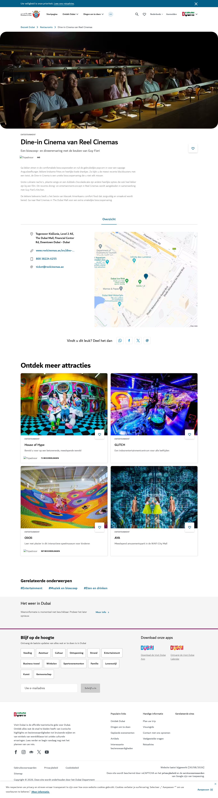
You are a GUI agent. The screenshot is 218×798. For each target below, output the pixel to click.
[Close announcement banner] (196, 4)
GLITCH (120, 445)
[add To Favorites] (193, 148)
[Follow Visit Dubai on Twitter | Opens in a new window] (39, 752)
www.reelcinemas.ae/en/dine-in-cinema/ (55, 250)
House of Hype (35, 445)
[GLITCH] (154, 404)
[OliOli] (64, 497)
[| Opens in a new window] (23, 752)
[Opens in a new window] (129, 340)
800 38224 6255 (46, 259)
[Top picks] (144, 14)
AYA (117, 538)
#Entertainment (31, 588)
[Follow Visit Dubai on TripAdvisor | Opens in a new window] (31, 752)
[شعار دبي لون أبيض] (20, 715)
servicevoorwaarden (193, 773)
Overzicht (109, 219)
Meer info (101, 612)
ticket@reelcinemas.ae (50, 267)
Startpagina (51, 14)
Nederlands (155, 14)
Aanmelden (171, 14)
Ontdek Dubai (69, 14)
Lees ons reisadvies (64, 3)
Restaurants (46, 27)
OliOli (28, 538)
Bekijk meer (32, 564)
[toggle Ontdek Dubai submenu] (77, 14)
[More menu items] (110, 14)
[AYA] (154, 497)
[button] (205, 789)
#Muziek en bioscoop (63, 588)
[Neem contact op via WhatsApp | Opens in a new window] (120, 340)
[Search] (137, 14)
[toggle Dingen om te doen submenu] (103, 14)
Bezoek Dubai (28, 27)
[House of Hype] (64, 404)
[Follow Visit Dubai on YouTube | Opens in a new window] (47, 752)
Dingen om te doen (92, 14)
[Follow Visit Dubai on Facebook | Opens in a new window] (16, 752)
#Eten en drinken (95, 588)
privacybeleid (169, 773)
